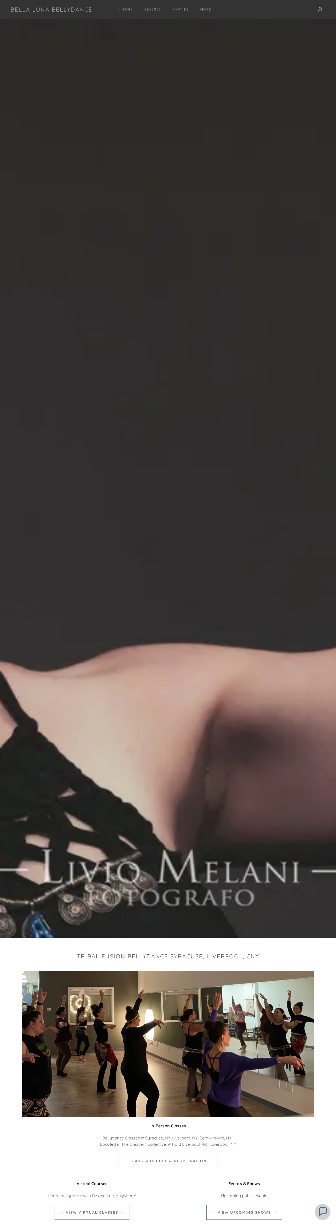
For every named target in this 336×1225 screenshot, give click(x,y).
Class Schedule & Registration (168, 1161)
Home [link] (127, 9)
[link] (51, 10)
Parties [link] (181, 9)
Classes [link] (152, 9)
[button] (207, 9)
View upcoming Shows (244, 1212)
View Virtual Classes (92, 1212)
